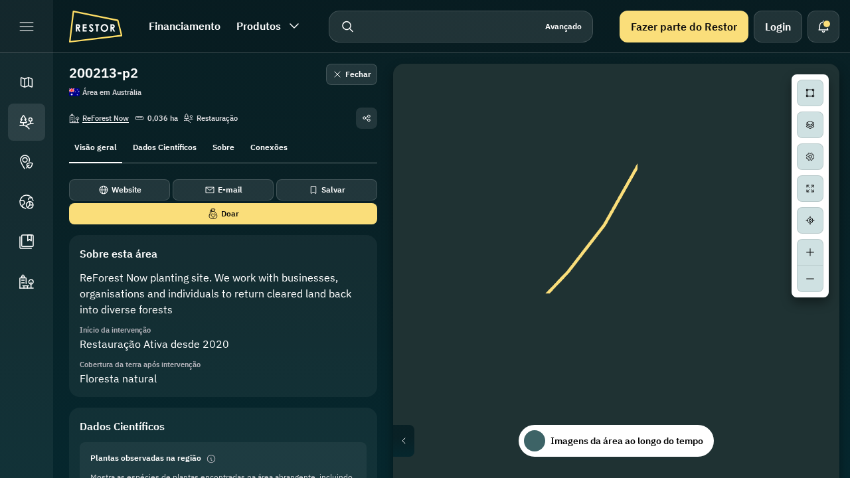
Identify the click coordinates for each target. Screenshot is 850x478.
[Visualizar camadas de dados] (810, 125)
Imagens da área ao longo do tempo (627, 441)
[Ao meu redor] (810, 220)
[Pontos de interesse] (26, 162)
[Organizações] (26, 281)
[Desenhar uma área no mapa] (810, 93)
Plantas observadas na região (145, 458)
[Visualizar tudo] (810, 188)
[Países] (26, 201)
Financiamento (184, 26)
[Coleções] (26, 241)
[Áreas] (26, 122)
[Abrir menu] (26, 26)
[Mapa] (26, 82)
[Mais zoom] (810, 252)
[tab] (95, 146)
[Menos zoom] (810, 279)
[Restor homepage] (95, 26)
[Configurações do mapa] (810, 156)
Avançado (563, 26)
